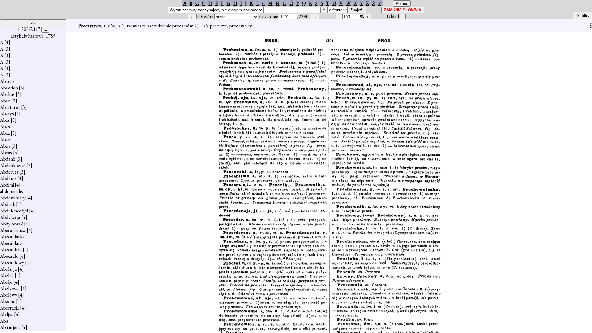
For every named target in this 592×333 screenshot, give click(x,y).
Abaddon (9, 87)
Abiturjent (10, 327)
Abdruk (7, 204)
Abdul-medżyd (14, 211)
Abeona (7, 301)
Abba (5, 146)
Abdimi (7, 185)
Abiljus (6, 314)
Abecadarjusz (13, 230)
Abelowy (8, 295)
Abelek (7, 275)
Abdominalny (13, 198)
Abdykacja (10, 217)
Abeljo (6, 282)
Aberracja (9, 308)
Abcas (6, 152)
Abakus (7, 94)
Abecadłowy (12, 262)
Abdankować (13, 165)
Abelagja (8, 269)
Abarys (7, 113)
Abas (5, 120)
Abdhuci (8, 178)
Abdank (7, 159)
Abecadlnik (11, 249)
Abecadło (9, 256)
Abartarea (10, 107)
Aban (5, 100)
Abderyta (9, 172)
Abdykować (11, 223)
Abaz (5, 133)
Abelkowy (10, 288)
